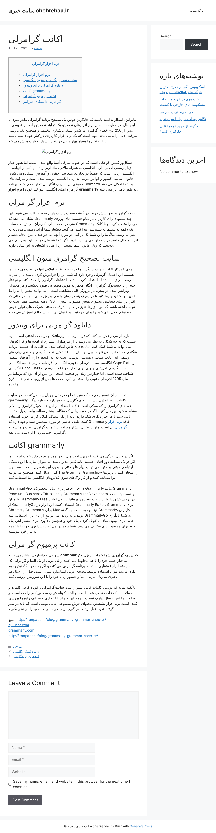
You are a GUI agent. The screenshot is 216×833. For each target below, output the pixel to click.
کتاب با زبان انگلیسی (26, 656)
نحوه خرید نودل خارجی (177, 112)
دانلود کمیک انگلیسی (26, 651)
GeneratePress (141, 826)
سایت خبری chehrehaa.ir (38, 10)
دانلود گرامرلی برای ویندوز (43, 85)
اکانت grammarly (36, 91)
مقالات (17, 647)
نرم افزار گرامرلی (45, 64)
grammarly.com (21, 630)
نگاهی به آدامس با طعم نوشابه (183, 119)
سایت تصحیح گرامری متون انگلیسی (50, 80)
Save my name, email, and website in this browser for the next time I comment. (71, 784)
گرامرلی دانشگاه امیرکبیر (42, 101)
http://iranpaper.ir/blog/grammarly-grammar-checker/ (61, 619)
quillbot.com (18, 625)
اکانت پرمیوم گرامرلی (39, 96)
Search (165, 36)
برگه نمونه (196, 10)
